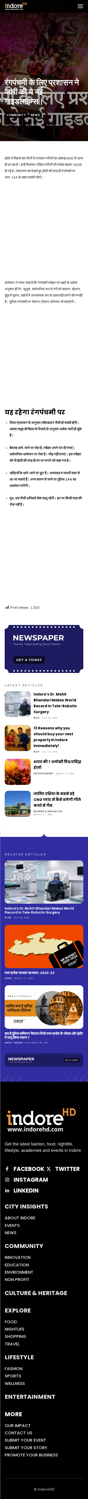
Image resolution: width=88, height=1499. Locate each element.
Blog (37, 717)
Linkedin (26, 1190)
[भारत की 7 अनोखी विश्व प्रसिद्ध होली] (18, 772)
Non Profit (17, 1279)
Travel (12, 1344)
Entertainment (44, 773)
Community (16, 115)
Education (17, 1265)
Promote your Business (31, 1455)
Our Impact (18, 1425)
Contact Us (18, 1433)
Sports (13, 1376)
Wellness (15, 1383)
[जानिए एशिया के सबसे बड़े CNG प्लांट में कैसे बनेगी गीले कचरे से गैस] (18, 804)
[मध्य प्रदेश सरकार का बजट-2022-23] (44, 946)
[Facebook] (7, 1169)
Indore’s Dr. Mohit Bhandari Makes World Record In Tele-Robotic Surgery (39, 910)
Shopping (15, 1336)
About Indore (14, 1043)
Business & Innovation (48, 811)
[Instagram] (7, 1180)
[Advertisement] (44, 231)
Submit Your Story (26, 1448)
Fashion (14, 1369)
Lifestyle (19, 1357)
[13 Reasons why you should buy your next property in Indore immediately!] (18, 738)
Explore (18, 1310)
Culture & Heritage (36, 1293)
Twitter (67, 1169)
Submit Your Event (25, 1440)
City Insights (26, 1206)
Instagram (31, 1180)
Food (11, 1322)
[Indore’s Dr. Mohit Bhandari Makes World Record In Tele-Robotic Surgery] (18, 704)
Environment (19, 1272)
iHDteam (35, 124)
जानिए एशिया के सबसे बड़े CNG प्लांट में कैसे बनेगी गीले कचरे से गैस (57, 799)
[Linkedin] (7, 1190)
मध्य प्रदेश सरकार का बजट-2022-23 (29, 973)
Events (12, 1225)
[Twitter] (48, 1169)
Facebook (29, 1169)
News (35, 115)
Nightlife (14, 1329)
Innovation (18, 1257)
